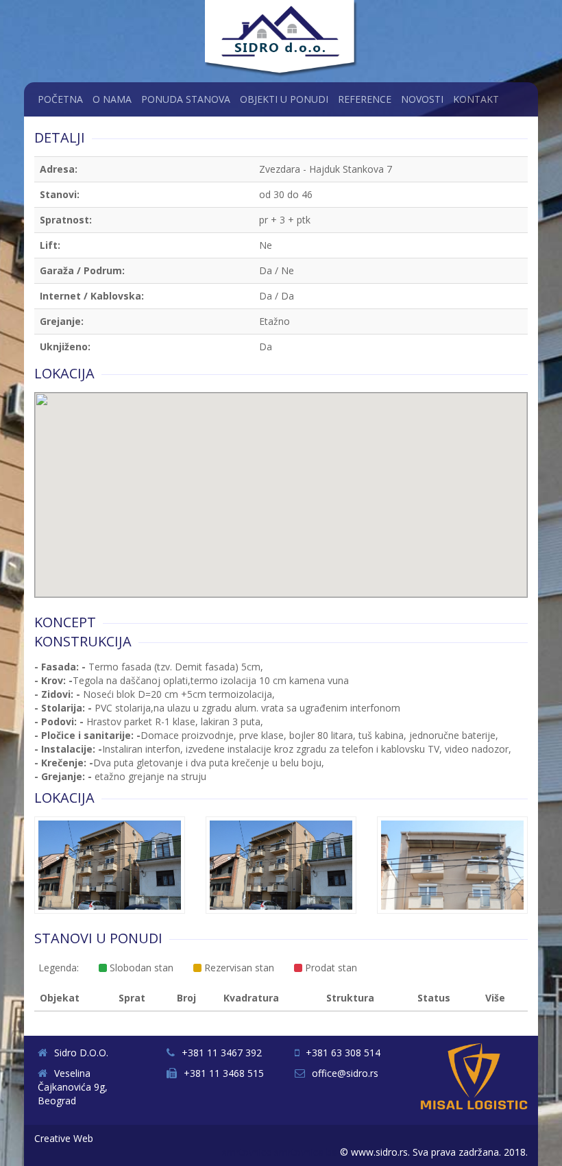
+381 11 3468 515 (224, 1073)
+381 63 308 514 (343, 1052)
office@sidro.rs (345, 1073)
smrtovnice (246, 1151)
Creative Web (63, 1138)
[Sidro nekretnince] (282, 40)
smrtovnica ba (305, 1151)
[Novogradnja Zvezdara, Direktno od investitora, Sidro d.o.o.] (109, 868)
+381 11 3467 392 (222, 1052)
